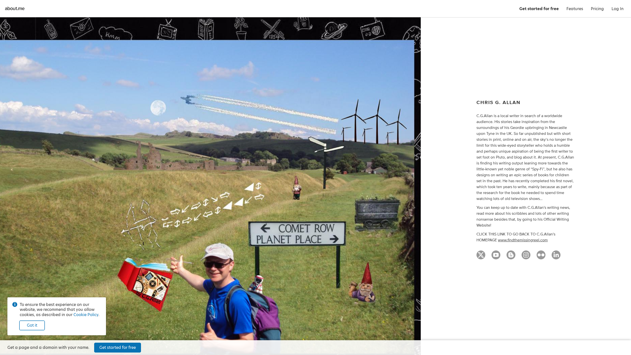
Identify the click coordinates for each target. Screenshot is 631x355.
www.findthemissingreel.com (523, 240)
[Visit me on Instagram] (526, 257)
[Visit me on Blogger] (511, 257)
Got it (32, 325)
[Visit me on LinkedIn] (556, 257)
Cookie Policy (85, 315)
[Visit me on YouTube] (495, 257)
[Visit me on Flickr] (541, 257)
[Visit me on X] (480, 257)
